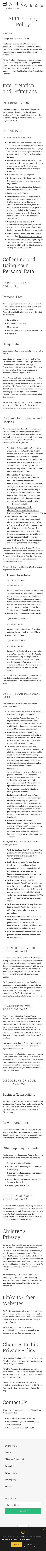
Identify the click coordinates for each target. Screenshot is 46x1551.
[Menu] (41, 5)
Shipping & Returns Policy (15, 1459)
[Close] (43, 1529)
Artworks (8, 1486)
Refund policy (10, 1480)
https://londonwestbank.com (30, 236)
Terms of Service (12, 1473)
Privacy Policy (10, 1466)
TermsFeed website (10, 561)
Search (8, 1452)
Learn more (26, 1539)
